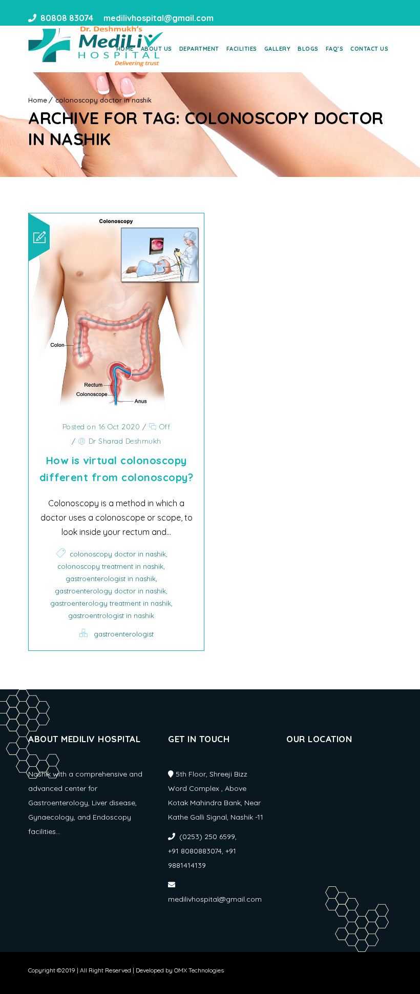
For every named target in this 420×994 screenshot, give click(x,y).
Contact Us (369, 48)
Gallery (277, 48)
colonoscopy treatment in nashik (110, 566)
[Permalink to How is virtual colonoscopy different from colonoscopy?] (116, 406)
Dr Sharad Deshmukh (125, 441)
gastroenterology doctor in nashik (110, 591)
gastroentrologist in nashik (111, 615)
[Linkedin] (243, 18)
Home (125, 48)
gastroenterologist (124, 634)
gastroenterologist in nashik (111, 578)
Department (199, 48)
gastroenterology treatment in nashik (110, 603)
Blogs (308, 48)
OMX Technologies (199, 970)
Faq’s (335, 48)
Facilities (241, 48)
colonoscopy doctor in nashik (103, 100)
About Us (156, 48)
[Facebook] (225, 18)
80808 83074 (66, 18)
